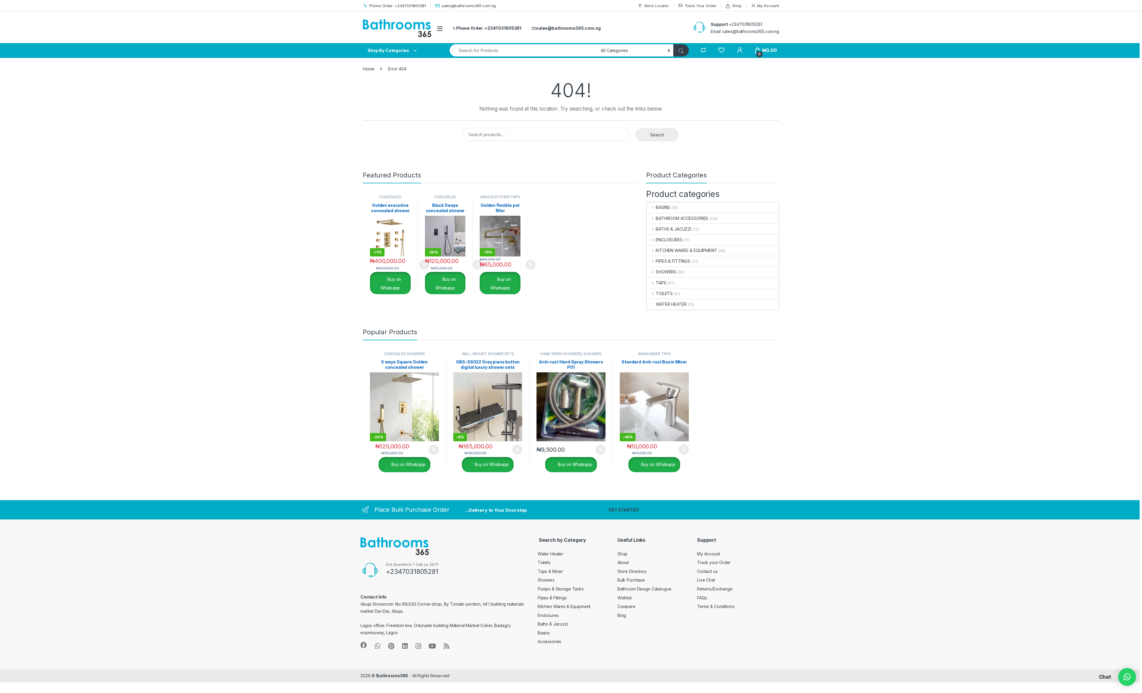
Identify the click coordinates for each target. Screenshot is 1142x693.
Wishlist (624, 597)
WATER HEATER (671, 304)
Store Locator (656, 5)
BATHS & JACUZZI (673, 228)
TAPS (661, 282)
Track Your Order (700, 5)
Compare (626, 606)
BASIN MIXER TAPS (654, 354)
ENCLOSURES (669, 239)
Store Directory (632, 571)
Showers (546, 579)
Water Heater (550, 553)
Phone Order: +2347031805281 (397, 5)
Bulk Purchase (631, 579)
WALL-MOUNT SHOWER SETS (488, 354)
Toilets (544, 562)
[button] (1127, 677)
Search (657, 134)
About (623, 562)
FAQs (702, 597)
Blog (621, 615)
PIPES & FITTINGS (673, 261)
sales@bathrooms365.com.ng (469, 5)
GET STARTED (623, 509)
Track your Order (714, 562)
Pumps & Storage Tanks (561, 588)
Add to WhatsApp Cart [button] (417, 265)
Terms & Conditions (715, 606)
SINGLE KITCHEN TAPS (500, 197)
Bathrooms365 (392, 675)
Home (368, 68)
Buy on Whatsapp (390, 283)
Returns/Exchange (714, 588)
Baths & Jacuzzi (553, 623)
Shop (736, 5)
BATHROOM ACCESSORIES (682, 218)
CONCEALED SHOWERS (390, 199)
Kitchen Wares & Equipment (564, 606)
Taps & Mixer (550, 571)
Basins (544, 632)
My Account (768, 5)
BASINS (663, 207)
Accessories (549, 641)
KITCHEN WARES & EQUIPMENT (686, 250)
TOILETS (664, 293)
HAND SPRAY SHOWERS (561, 354)
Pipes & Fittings (552, 597)
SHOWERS (666, 271)
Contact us (707, 571)
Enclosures (548, 615)
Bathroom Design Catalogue (644, 588)
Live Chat (706, 579)
